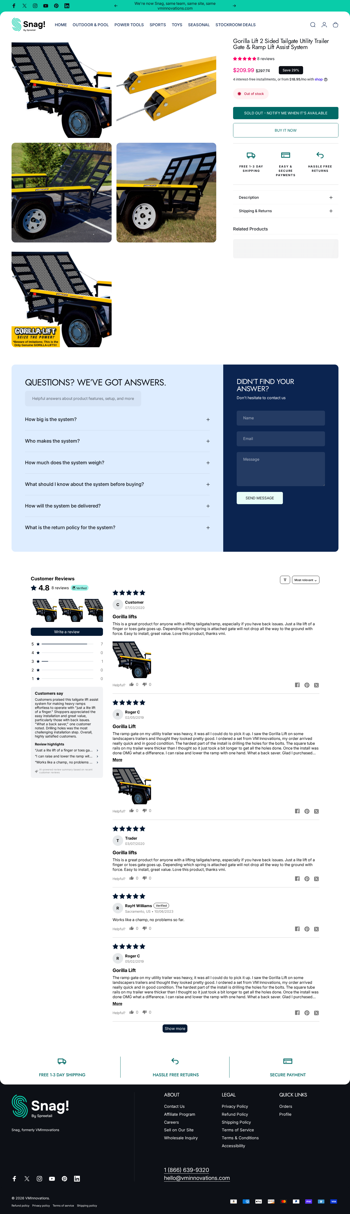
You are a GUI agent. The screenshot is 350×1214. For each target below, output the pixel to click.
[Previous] (116, 6)
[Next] (234, 6)
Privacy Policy (235, 1106)
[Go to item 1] (45, 610)
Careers (171, 1122)
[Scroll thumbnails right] (97, 610)
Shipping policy (87, 1205)
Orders (285, 1106)
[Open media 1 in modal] (62, 88)
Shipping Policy (236, 1122)
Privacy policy (41, 1205)
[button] (245, 58)
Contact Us (174, 1106)
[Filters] (285, 580)
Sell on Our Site (179, 1129)
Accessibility (233, 1145)
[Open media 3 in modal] (62, 193)
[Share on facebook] (297, 685)
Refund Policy (235, 1114)
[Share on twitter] (316, 685)
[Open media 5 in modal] (62, 297)
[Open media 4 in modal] (166, 193)
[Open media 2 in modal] (166, 88)
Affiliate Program (179, 1114)
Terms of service (63, 1205)
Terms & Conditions (240, 1137)
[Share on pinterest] (307, 685)
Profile (285, 1114)
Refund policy (20, 1205)
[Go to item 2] (71, 610)
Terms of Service (238, 1129)
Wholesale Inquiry (181, 1137)
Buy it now (286, 130)
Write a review (67, 631)
